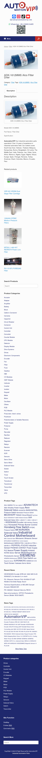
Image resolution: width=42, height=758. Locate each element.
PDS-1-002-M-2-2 (26, 543)
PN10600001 (7, 634)
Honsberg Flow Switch (16, 527)
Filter (10, 46)
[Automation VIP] (21, 6)
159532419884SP (17, 612)
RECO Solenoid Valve (18, 634)
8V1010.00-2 (7, 607)
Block (6, 310)
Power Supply (8, 423)
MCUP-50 (12, 627)
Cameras (7, 316)
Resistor (7, 447)
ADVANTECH (31, 504)
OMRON (17, 543)
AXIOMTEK (22, 510)
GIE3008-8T (11, 517)
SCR (5, 453)
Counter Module (9, 337)
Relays (6, 444)
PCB (5, 407)
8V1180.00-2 (30, 609)
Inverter (6, 386)
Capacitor (7, 319)
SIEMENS (27, 555)
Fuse (5, 368)
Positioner (7, 417)
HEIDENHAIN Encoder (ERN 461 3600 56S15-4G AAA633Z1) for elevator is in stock (20, 575)
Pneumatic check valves (12, 414)
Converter (7, 334)
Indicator (7, 383)
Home (6, 46)
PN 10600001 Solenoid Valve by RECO (17, 590)
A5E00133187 (26, 612)
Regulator (7, 441)
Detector (7, 343)
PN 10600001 (33, 631)
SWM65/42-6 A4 (31, 561)
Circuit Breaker (9, 322)
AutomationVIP (15, 616)
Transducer (8, 481)
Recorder (7, 432)
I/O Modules (8, 377)
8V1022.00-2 (7, 609)
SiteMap (6, 722)
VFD (5, 493)
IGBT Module (8, 380)
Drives (6, 352)
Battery (6, 306)
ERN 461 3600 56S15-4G (22, 622)
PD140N (21, 631)
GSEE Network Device (21, 517)
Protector (7, 426)
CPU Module (8, 340)
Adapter (6, 300)
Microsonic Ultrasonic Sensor (26, 538)
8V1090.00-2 (23, 609)
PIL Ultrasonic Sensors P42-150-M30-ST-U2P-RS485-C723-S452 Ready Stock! (19, 580)
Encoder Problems (9, 622)
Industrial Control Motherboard (19, 534)
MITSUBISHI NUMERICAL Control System (16, 541)
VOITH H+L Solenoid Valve (16, 641)
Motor (6, 398)
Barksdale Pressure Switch (25, 512)
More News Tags (21, 649)
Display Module (9, 346)
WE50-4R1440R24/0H (10, 643)
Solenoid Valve (9, 465)
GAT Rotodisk (21, 624)
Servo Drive (8, 459)
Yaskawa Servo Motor (23, 563)
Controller (7, 331)
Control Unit (8, 328)
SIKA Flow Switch (25, 558)
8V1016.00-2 (23, 607)
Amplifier (7, 303)
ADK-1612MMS (24, 82)
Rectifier (7, 435)
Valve (6, 490)
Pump (6, 429)
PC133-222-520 (8, 631)
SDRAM (19, 638)
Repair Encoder (28, 634)
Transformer (8, 484)
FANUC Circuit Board (24, 515)
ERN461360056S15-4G (10, 624)
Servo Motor (8, 462)
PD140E (16, 631)
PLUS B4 (26, 631)
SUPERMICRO (20, 560)
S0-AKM (14, 638)
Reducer (7, 438)
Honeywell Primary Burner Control (22, 524)
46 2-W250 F (19, 505)
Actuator (7, 297)
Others (6, 404)
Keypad (6, 392)
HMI (5, 374)
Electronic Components (12, 355)
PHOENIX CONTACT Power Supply (23, 547)
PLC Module (8, 410)
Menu (8, 39)
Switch (6, 472)
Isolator (6, 389)
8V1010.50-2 (15, 607)
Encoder (7, 358)
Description (11, 91)
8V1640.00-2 (7, 612)
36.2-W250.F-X (9, 505)
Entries (8, 725)
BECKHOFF (10, 514)
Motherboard (9, 543)
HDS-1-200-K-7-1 (21, 520)
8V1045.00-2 (15, 609)
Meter (6, 395)
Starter (6, 469)
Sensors (7, 456)
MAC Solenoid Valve (9, 538)
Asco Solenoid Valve (17, 508)
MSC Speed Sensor (29, 629)
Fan (5, 361)
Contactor (7, 325)
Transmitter (8, 487)
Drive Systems (9, 349)
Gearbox (7, 371)
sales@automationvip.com (22, 20)
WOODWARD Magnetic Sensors (26, 643)
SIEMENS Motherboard (10, 558)
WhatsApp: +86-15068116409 (21, 24)
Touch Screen (8, 478)
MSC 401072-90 (18, 629)
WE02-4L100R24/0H (30, 641)
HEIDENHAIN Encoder (14, 522)
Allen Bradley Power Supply (14, 507)
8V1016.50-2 (30, 607)
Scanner (7, 450)
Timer (6, 475)
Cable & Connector (10, 313)
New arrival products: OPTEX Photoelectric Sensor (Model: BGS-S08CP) (18, 594)
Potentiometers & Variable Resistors (16, 420)
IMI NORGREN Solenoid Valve (17, 531)
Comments (9, 728)
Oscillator (7, 401)
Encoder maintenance (30, 620)
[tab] (11, 91)
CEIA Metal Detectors (17, 620)
